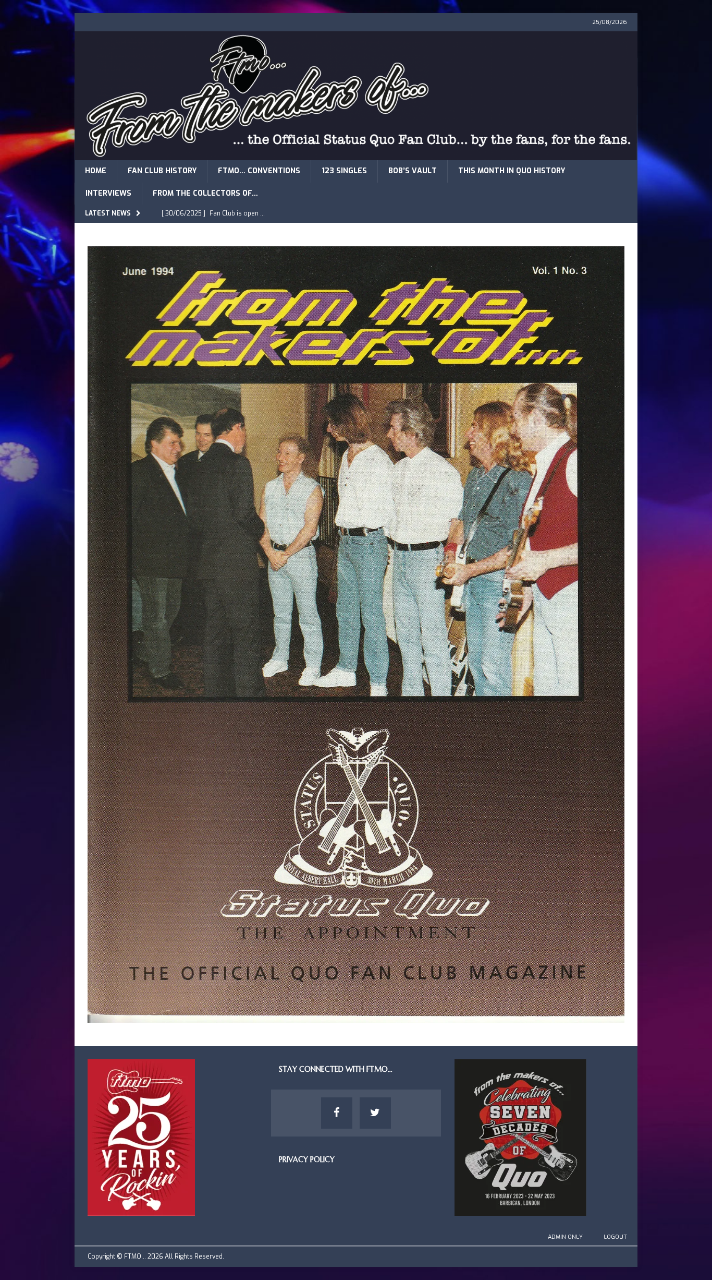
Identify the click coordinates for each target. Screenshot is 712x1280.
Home (95, 171)
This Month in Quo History (511, 171)
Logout (615, 1237)
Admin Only (565, 1237)
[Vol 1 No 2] (356, 1016)
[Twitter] (375, 1113)
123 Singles (344, 171)
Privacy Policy (307, 1159)
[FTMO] (356, 154)
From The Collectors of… (205, 193)
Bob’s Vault (412, 171)
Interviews (108, 193)
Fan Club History (162, 171)
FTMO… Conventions (259, 171)
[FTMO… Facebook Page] (336, 1113)
